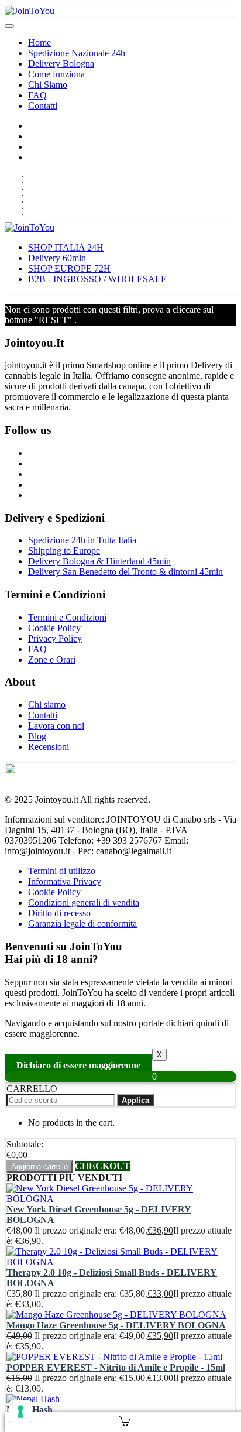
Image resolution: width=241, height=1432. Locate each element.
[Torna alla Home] (29, 11)
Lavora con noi (56, 726)
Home (39, 42)
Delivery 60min (57, 258)
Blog (37, 736)
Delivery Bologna (61, 63)
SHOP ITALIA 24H (66, 247)
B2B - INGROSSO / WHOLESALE (97, 279)
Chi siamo (47, 705)
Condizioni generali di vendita (83, 902)
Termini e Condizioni (67, 617)
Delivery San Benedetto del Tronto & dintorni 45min (125, 572)
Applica (135, 1100)
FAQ (37, 95)
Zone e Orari (51, 659)
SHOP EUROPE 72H (69, 268)
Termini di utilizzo (61, 871)
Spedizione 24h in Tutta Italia (82, 540)
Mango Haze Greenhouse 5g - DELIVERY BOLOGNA (116, 1325)
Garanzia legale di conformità (82, 924)
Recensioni (48, 747)
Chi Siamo (47, 85)
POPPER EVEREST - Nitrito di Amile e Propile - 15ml (115, 1367)
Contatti (42, 106)
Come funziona (56, 74)
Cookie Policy (54, 628)
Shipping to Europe (64, 551)
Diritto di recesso (59, 913)
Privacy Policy (55, 638)
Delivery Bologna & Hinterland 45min (99, 561)
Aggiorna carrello (39, 1166)
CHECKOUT (102, 1166)
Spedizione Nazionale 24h (76, 53)
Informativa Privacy (64, 881)
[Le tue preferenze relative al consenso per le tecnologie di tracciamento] (20, 1411)
